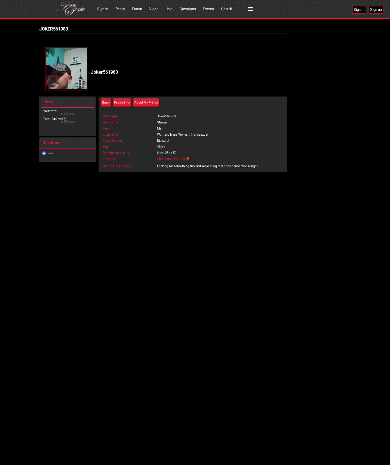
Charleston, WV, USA (171, 159)
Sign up (376, 9)
